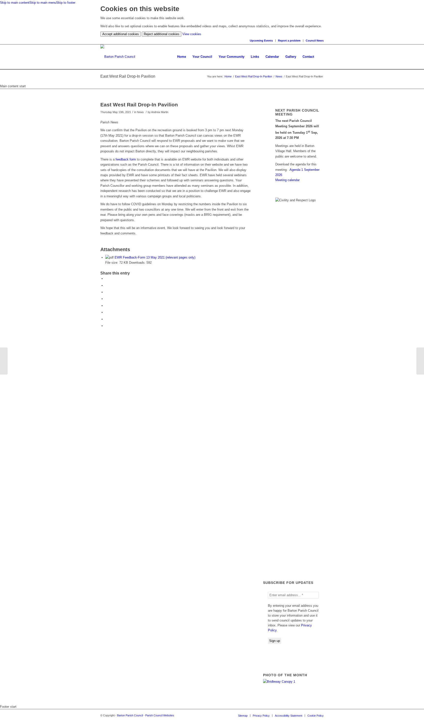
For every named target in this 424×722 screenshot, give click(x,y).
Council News (315, 40)
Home (228, 76)
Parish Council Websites (159, 715)
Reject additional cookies (161, 34)
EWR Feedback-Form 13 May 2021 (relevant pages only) (155, 257)
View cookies (191, 34)
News (279, 76)
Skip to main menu (42, 2)
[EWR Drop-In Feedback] (4, 361)
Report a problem (289, 40)
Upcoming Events (261, 40)
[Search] (320, 56)
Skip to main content (14, 2)
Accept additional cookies (120, 34)
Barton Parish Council (130, 715)
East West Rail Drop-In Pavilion (253, 76)
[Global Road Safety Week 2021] (420, 361)
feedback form (126, 159)
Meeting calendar (287, 180)
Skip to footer (65, 2)
